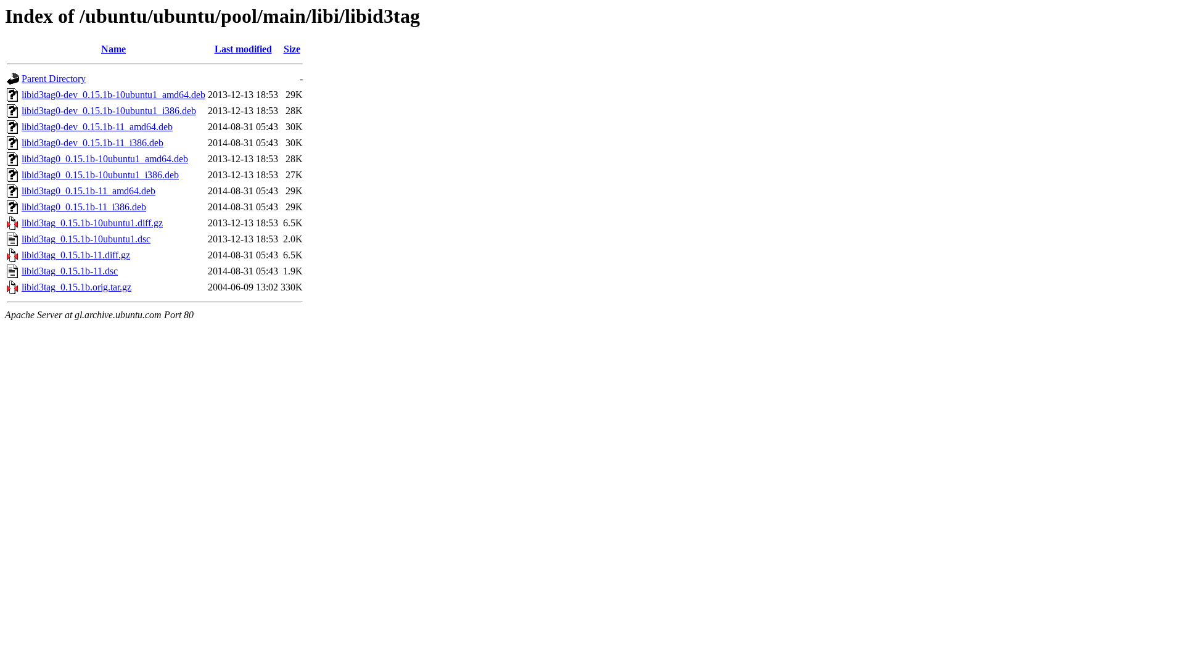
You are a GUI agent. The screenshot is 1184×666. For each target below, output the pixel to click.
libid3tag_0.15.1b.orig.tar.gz (76, 287)
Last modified (243, 49)
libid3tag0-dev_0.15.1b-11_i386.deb (92, 143)
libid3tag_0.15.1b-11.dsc (70, 271)
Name (113, 49)
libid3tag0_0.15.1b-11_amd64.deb (88, 191)
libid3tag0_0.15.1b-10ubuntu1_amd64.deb (105, 159)
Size (292, 49)
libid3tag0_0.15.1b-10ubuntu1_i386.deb (100, 175)
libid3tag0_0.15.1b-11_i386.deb (84, 207)
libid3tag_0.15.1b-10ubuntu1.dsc (86, 239)
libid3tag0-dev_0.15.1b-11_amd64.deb (97, 126)
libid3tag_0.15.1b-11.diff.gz (76, 255)
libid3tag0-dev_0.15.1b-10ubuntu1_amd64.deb (113, 94)
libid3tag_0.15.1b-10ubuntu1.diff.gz (92, 223)
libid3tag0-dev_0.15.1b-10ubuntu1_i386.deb (109, 110)
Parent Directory (54, 78)
